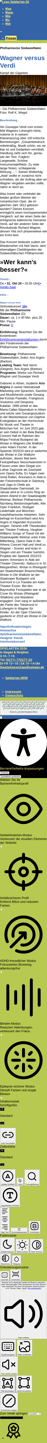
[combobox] (23, 708)
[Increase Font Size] (2, 1109)
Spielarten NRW (16, 678)
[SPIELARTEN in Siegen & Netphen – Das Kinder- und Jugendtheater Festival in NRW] (14, 2)
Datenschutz (14, 695)
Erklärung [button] (4, 773)
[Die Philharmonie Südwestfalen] (23, 105)
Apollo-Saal (8, 287)
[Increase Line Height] (2, 1150)
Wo (7, 20)
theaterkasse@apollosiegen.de (22, 667)
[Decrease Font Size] (2, 1123)
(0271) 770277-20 (19, 660)
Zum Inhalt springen (14, 1413)
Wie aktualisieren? (35, 1288)
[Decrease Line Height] (2, 1164)
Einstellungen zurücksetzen (11, 1418)
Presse (11, 38)
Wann (9, 12)
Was (8, 9)
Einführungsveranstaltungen (19, 339)
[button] (1, 717)
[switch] (1, 846)
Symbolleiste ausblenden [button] (10, 777)
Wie (7, 16)
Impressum (13, 691)
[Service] (1, 31)
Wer (8, 24)
